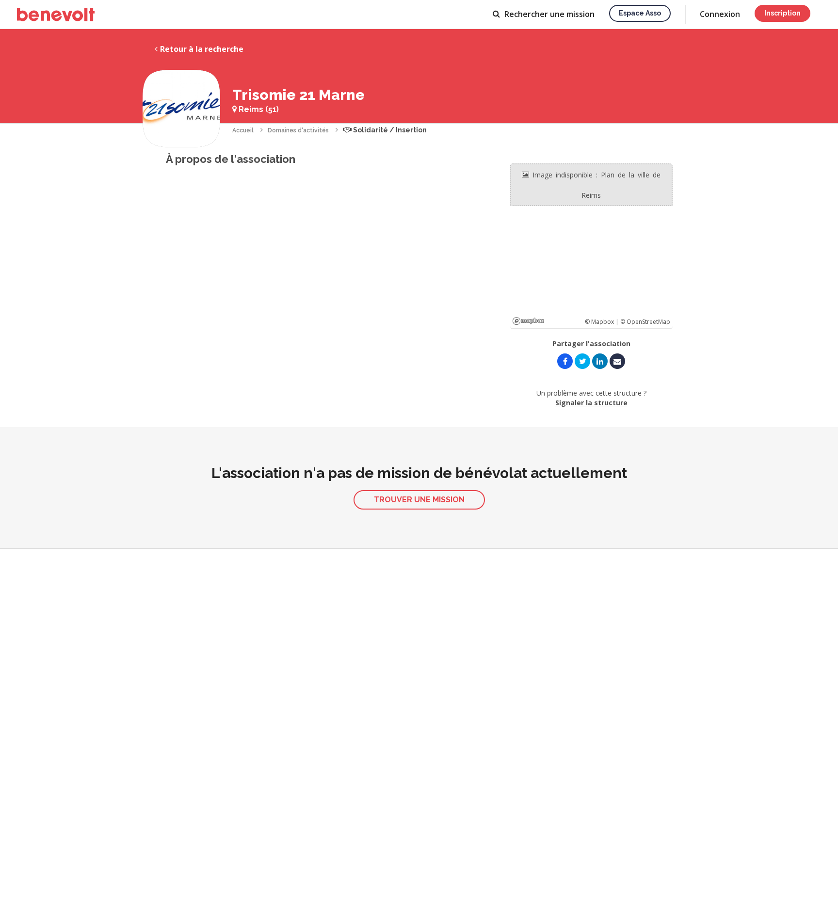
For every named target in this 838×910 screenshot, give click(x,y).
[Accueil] (56, 14)
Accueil (243, 130)
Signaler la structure (591, 402)
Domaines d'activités (298, 130)
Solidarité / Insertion (389, 130)
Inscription (782, 13)
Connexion (720, 14)
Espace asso (640, 13)
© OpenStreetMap (645, 322)
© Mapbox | (602, 322)
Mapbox (528, 321)
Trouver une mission (419, 499)
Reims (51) (258, 109)
